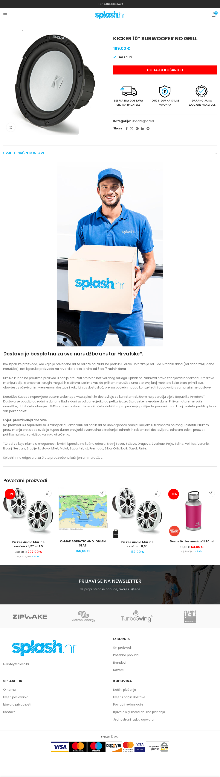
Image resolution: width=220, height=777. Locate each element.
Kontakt (9, 712)
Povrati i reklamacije (128, 704)
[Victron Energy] (83, 616)
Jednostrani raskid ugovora (133, 719)
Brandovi (119, 662)
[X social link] (131, 128)
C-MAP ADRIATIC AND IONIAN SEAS (83, 543)
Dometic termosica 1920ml (192, 541)
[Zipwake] (30, 616)
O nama (9, 689)
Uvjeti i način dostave (129, 697)
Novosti (118, 670)
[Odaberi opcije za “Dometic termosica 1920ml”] (211, 493)
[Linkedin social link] (142, 128)
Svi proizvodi (122, 647)
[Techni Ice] (190, 616)
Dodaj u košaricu (165, 70)
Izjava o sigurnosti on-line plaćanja (139, 712)
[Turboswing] (136, 616)
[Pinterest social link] (137, 128)
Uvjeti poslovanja (15, 697)
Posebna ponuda (126, 655)
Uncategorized (143, 121)
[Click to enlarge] (10, 127)
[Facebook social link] (126, 128)
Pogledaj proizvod (47, 493)
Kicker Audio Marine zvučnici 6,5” (137, 544)
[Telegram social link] (148, 128)
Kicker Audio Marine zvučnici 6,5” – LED (28, 544)
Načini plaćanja (124, 689)
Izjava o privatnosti (17, 704)
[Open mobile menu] (5, 14)
